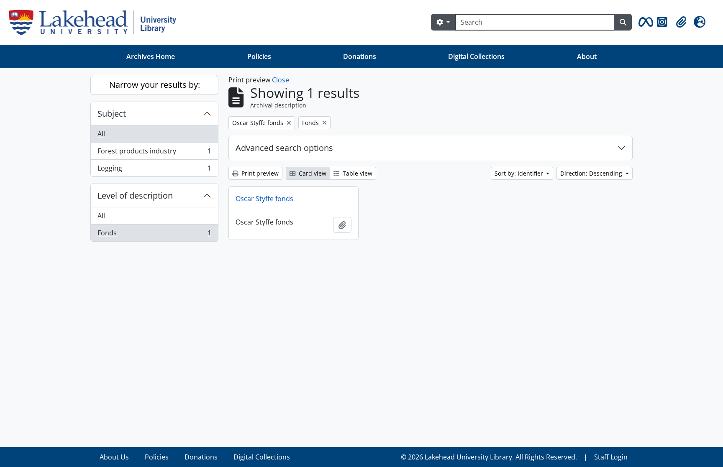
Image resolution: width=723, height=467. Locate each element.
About (587, 56)
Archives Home (150, 56)
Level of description (135, 195)
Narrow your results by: (154, 84)
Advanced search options (284, 147)
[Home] (96, 22)
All (101, 133)
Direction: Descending (592, 173)
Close (280, 79)
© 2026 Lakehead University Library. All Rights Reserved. (489, 457)
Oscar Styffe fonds (264, 198)
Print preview (259, 173)
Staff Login (611, 457)
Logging (154, 169)
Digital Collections (476, 56)
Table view (356, 173)
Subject (111, 113)
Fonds (154, 234)
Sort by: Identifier (520, 173)
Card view (311, 173)
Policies (259, 56)
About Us (114, 457)
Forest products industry (154, 153)
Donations (359, 56)
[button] (644, 22)
